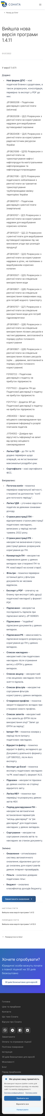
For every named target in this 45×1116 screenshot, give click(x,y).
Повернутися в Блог (14, 937)
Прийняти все (22, 1098)
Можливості (8, 1062)
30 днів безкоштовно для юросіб (21, 982)
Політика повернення (12, 1047)
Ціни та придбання (11, 1006)
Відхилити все (22, 1104)
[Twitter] (27, 1030)
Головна (6, 1001)
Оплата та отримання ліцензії (16, 1042)
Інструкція (7, 1052)
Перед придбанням (11, 1072)
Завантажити (8, 1037)
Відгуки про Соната (12, 1022)
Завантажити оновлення (17, 899)
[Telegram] (13, 1030)
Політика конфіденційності (14, 1093)
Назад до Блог (12, 12)
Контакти (6, 1011)
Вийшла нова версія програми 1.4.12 (18, 912)
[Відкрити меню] (40, 4)
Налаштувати (22, 1110)
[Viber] (5, 1030)
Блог (4, 1067)
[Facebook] (20, 1030)
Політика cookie (31, 1093)
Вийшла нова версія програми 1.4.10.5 (19, 924)
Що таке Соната (10, 1016)
